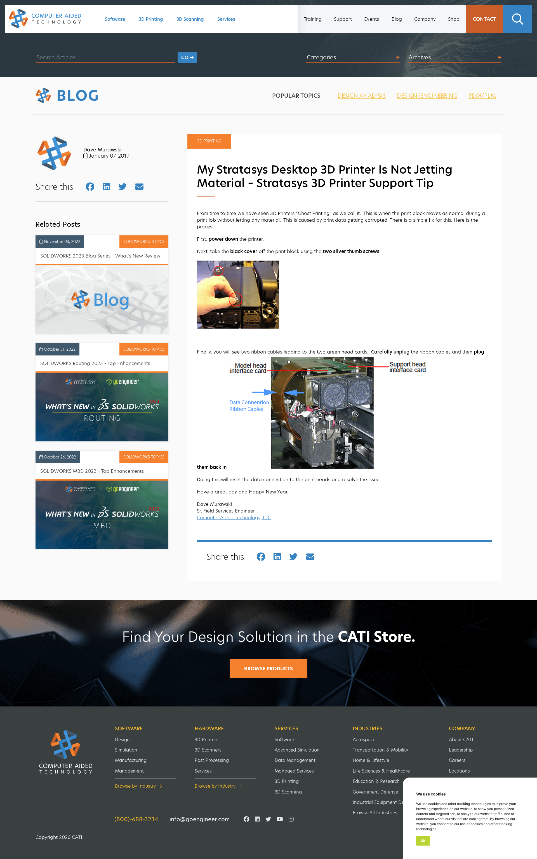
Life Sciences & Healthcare (381, 771)
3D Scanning (190, 19)
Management (129, 771)
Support (343, 19)
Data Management (295, 760)
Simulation (126, 750)
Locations (459, 771)
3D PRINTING (209, 141)
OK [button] (423, 841)
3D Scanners (208, 750)
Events (371, 19)
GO (185, 57)
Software (115, 19)
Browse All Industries (375, 812)
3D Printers (206, 739)
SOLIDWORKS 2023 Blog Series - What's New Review (100, 255)
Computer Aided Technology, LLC (234, 517)
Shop (454, 19)
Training (313, 19)
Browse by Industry (135, 786)
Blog (397, 19)
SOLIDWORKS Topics (143, 241)
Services (226, 19)
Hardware (209, 728)
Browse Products (268, 668)
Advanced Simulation (297, 750)
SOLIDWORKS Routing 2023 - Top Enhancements (95, 363)
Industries (367, 728)
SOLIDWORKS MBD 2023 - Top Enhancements (92, 471)
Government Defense (375, 792)
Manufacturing (131, 760)
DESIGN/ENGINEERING (427, 96)
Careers (457, 760)
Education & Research (376, 781)
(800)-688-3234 (136, 819)
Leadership (461, 750)
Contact (484, 19)
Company (425, 19)
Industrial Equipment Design (383, 802)
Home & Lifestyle (371, 760)
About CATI (461, 739)
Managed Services (294, 771)
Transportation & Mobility (380, 750)
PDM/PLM (482, 96)
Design (122, 739)
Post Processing (212, 760)
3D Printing (151, 19)
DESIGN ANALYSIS (362, 96)
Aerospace (364, 739)
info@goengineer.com (199, 819)
